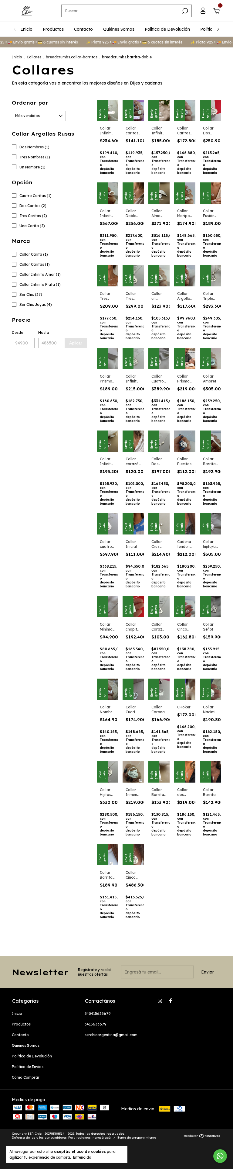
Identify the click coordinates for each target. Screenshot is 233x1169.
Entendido (82, 1157)
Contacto (83, 29)
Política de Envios (27, 1066)
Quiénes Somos (118, 29)
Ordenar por (30, 103)
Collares (34, 57)
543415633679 (98, 1013)
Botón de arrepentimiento (136, 1138)
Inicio (26, 29)
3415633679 (95, 1024)
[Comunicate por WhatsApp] (220, 1156)
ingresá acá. (101, 1138)
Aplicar (75, 343)
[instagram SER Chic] (159, 1000)
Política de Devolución (167, 29)
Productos (53, 29)
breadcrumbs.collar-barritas (71, 57)
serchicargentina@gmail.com (111, 1034)
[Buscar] (184, 11)
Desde (17, 332)
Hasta (43, 332)
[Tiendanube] (202, 1136)
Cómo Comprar (25, 1077)
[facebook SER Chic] (170, 1000)
